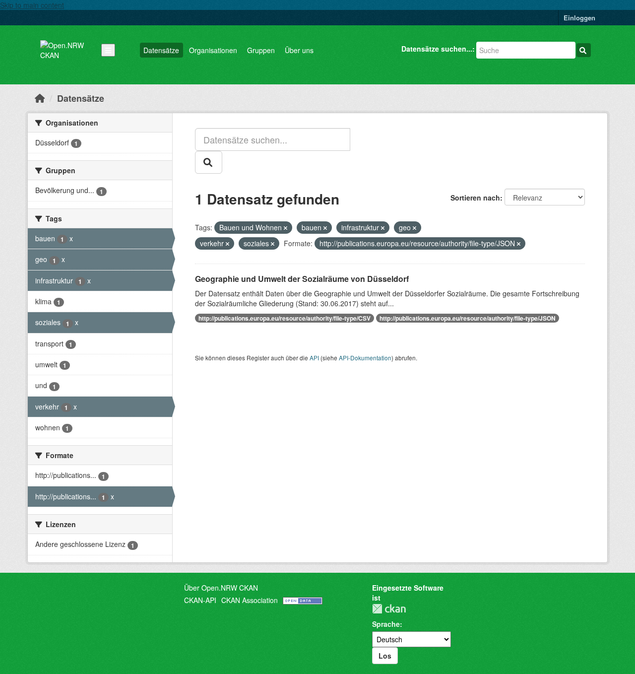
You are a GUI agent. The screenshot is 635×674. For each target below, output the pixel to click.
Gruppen (261, 50)
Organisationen (213, 50)
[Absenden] (583, 50)
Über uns (299, 50)
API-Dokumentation (365, 357)
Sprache (386, 624)
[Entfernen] (285, 228)
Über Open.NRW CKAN (221, 588)
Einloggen (579, 17)
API (314, 357)
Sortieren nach (475, 197)
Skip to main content (32, 5)
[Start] (40, 97)
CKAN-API (200, 600)
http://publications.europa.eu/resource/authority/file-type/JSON (468, 318)
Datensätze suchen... (436, 49)
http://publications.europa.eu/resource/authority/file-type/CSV (284, 318)
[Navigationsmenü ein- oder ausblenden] (108, 50)
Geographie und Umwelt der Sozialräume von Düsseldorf (302, 278)
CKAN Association (249, 600)
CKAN (389, 609)
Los (385, 656)
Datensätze (161, 50)
